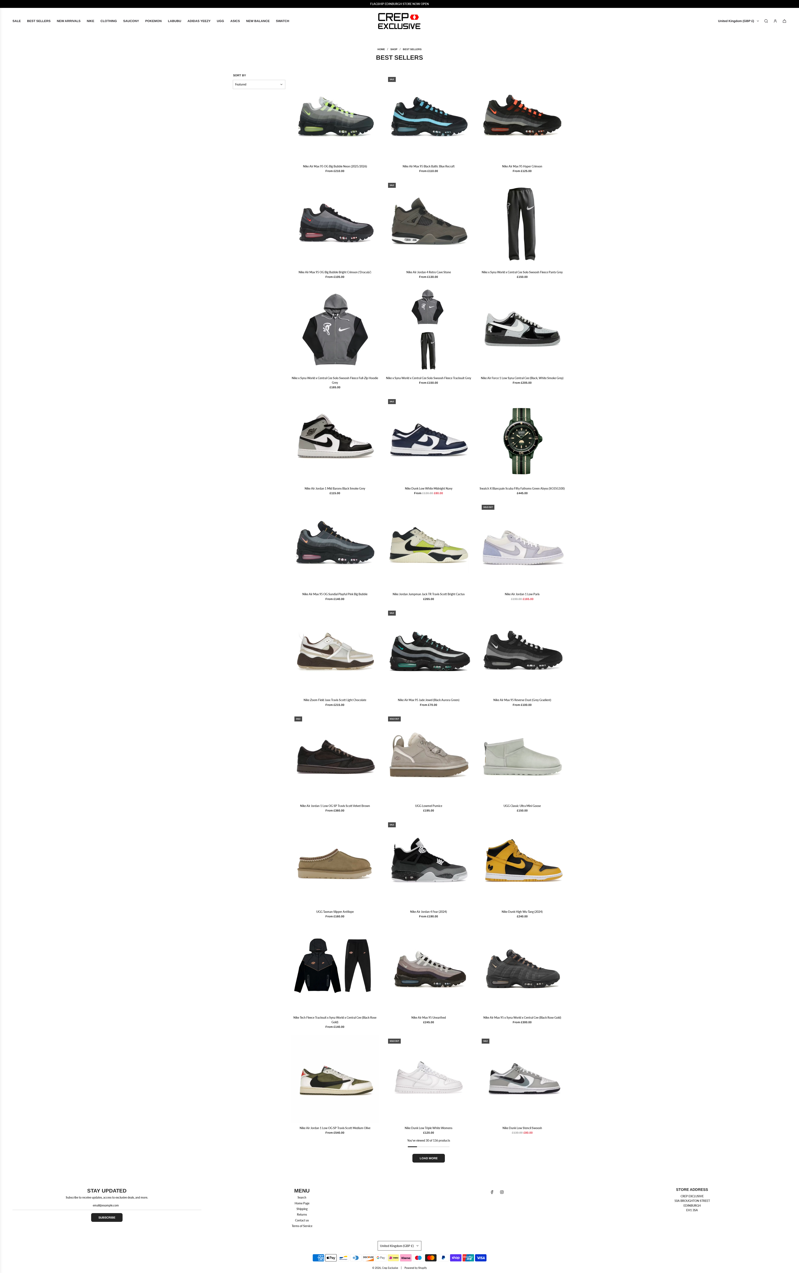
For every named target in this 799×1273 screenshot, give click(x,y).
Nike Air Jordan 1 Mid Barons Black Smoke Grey (335, 488)
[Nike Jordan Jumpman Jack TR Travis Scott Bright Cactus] (428, 545)
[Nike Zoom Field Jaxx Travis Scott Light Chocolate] (335, 651)
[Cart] (784, 21)
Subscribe (106, 1217)
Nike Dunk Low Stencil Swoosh (522, 1128)
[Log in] (775, 21)
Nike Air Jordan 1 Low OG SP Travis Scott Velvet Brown (335, 806)
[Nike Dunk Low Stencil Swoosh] (522, 1079)
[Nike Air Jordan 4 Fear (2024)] (428, 863)
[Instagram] (501, 1192)
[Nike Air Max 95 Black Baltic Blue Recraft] (428, 117)
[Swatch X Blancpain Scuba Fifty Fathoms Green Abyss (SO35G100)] (522, 439)
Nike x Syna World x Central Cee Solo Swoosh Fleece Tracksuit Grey (428, 378)
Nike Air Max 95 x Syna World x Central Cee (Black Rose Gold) (522, 1017)
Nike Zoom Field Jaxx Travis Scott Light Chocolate (335, 700)
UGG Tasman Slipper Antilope (335, 911)
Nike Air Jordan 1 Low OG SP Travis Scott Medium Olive (335, 1128)
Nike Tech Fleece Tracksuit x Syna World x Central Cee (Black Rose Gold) (334, 1020)
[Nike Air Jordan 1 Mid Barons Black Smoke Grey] (335, 439)
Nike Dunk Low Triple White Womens (428, 1128)
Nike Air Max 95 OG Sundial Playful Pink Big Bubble (334, 594)
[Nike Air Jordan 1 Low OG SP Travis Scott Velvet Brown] (335, 757)
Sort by (239, 75)
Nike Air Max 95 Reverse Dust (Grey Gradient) (522, 700)
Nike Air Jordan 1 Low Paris (522, 594)
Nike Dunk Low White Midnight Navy (428, 488)
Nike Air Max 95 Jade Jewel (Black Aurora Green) (428, 700)
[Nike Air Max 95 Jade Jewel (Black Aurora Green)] (428, 651)
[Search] (766, 21)
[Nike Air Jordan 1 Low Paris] (522, 545)
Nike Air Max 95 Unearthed (428, 1017)
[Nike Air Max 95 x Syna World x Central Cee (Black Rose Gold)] (522, 968)
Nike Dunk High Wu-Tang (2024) (522, 911)
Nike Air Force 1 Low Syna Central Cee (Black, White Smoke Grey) (522, 378)
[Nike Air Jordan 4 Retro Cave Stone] (428, 223)
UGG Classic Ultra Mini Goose (522, 806)
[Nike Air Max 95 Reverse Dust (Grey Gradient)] (522, 651)
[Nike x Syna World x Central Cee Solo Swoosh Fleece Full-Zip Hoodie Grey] (335, 329)
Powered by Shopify (415, 1267)
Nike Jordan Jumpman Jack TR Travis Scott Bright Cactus (429, 594)
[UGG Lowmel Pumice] (428, 757)
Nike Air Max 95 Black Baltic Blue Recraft (429, 166)
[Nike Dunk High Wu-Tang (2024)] (522, 863)
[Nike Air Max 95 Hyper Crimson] (522, 117)
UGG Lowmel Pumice (428, 806)
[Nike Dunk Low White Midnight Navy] (428, 439)
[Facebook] (492, 1192)
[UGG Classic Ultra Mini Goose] (522, 757)
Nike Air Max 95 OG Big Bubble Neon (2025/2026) (335, 166)
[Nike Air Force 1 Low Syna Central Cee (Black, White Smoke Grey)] (522, 329)
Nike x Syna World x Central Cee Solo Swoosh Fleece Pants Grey (522, 272)
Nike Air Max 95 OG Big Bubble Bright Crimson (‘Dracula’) (335, 272)
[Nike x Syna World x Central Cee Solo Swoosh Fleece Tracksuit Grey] (428, 329)
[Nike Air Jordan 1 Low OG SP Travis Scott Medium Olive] (335, 1079)
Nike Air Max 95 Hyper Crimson (522, 166)
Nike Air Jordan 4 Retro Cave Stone (428, 272)
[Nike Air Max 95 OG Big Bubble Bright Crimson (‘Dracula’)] (335, 223)
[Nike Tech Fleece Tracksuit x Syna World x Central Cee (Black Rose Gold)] (335, 968)
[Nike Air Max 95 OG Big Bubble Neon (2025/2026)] (335, 117)
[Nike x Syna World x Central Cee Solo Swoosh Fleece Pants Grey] (522, 223)
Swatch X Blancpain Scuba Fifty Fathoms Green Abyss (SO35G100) (522, 488)
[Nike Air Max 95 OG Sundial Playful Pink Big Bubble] (335, 545)
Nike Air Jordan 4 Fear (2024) (428, 911)
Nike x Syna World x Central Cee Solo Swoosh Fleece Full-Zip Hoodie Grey (335, 380)
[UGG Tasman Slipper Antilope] (335, 863)
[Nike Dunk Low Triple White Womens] (428, 1079)
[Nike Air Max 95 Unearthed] (428, 968)
